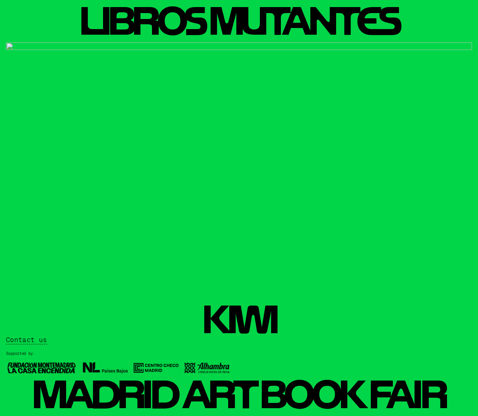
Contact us (26, 339)
